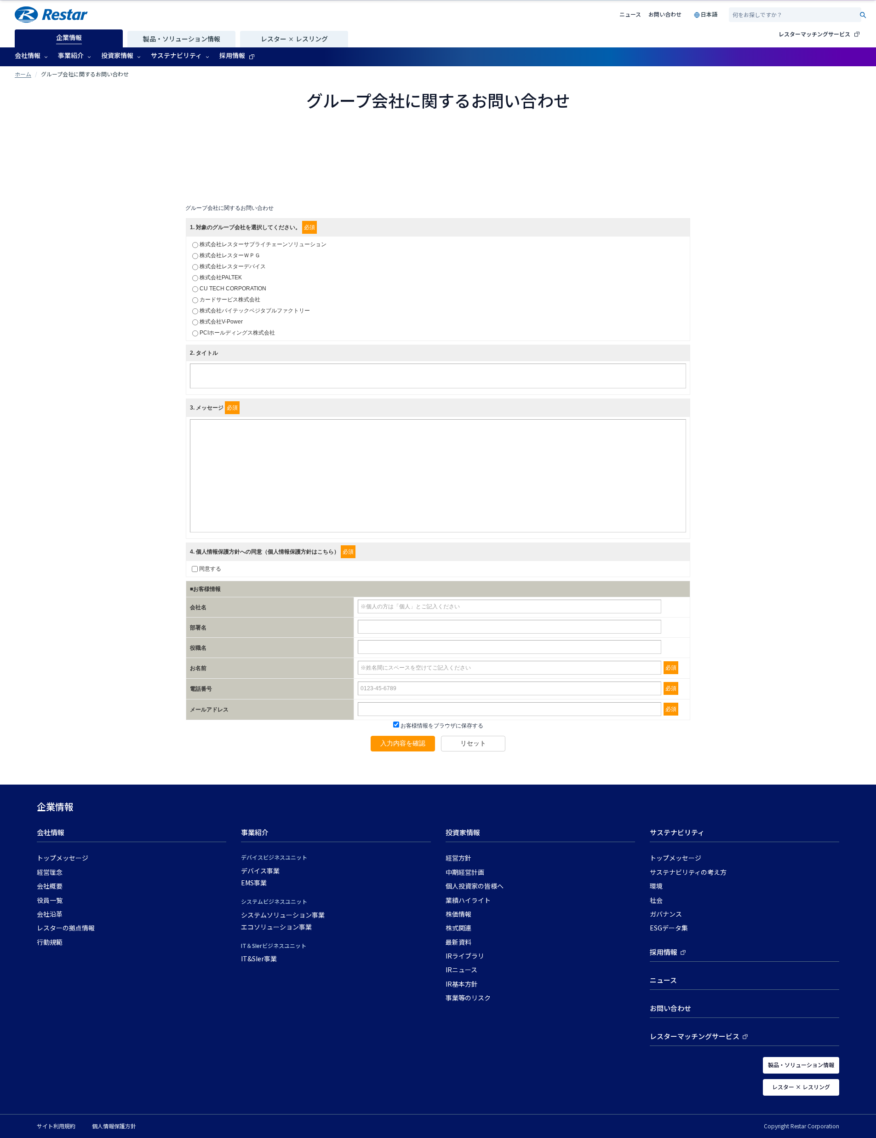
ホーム (23, 74)
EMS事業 (254, 883)
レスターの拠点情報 (66, 928)
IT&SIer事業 (259, 959)
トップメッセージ (62, 858)
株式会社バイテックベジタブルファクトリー (255, 310)
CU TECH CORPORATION (233, 288)
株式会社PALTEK (221, 277)
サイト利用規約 (56, 1126)
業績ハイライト (468, 900)
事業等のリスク (468, 998)
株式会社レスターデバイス (233, 266)
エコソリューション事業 (276, 927)
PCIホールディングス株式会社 (237, 332)
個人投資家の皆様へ (475, 886)
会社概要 (50, 886)
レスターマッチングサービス (814, 34)
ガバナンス (666, 914)
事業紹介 (255, 832)
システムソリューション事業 (283, 915)
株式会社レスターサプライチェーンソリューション (263, 244)
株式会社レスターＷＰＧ (230, 255)
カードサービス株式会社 (230, 299)
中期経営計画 (465, 872)
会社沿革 (50, 914)
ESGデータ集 (669, 928)
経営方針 (458, 858)
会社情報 (50, 832)
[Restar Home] (51, 14)
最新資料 (458, 942)
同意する (210, 569)
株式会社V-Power (221, 321)
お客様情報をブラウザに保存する (441, 725)
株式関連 (458, 928)
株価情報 (458, 914)
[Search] (863, 15)
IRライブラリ (465, 956)
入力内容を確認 (402, 743)
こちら (325, 552)
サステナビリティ (677, 832)
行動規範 (50, 942)
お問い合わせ (664, 14)
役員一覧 (50, 900)
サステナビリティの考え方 (688, 872)
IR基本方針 (462, 984)
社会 (656, 900)
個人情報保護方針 (114, 1126)
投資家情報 (463, 832)
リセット (473, 743)
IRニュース (461, 970)
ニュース (630, 14)
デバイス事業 (260, 871)
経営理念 (50, 872)
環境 (656, 886)
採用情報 (663, 952)
